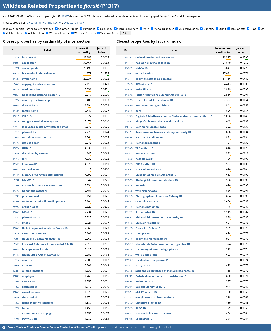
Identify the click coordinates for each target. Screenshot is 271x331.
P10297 (128, 297)
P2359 (129, 105)
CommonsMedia (68, 29)
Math (146, 29)
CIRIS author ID (145, 164)
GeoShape (106, 29)
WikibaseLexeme (59, 33)
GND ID (26, 148)
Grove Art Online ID (148, 228)
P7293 (15, 319)
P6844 (129, 292)
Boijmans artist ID (147, 281)
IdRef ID (27, 212)
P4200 (129, 303)
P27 (17, 100)
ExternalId (89, 29)
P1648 (129, 249)
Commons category (34, 191)
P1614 (129, 137)
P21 (17, 68)
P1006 (15, 185)
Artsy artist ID (144, 265)
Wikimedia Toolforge (87, 327)
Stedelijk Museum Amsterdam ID (157, 180)
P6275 (129, 239)
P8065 (129, 164)
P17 (17, 260)
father (26, 308)
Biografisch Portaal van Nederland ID (159, 121)
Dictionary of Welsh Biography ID (157, 249)
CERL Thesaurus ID (34, 233)
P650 (16, 169)
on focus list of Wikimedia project (43, 201)
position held (30, 196)
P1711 (129, 276)
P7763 (15, 84)
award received (31, 292)
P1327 (129, 313)
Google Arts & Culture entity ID (155, 297)
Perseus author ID (147, 153)
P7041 (129, 153)
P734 (16, 111)
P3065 (129, 308)
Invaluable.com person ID (152, 260)
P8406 (129, 228)
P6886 (15, 271)
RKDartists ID (30, 169)
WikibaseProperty (85, 33)
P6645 (129, 180)
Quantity (208, 29)
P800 (130, 159)
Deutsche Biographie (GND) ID (41, 239)
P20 (17, 217)
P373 (16, 191)
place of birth (30, 132)
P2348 (15, 297)
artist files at (30, 207)
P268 (16, 228)
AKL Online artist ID (148, 169)
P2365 (129, 207)
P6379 (15, 73)
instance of (29, 57)
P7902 (15, 239)
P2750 (129, 196)
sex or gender (30, 68)
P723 (130, 116)
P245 (16, 255)
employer (28, 276)
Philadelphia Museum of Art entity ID (159, 217)
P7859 (15, 137)
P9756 (129, 271)
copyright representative (151, 239)
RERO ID (141, 308)
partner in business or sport (153, 313)
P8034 (129, 287)
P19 (17, 132)
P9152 (15, 95)
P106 (16, 63)
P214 (16, 116)
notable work (144, 159)
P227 (16, 148)
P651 (130, 121)
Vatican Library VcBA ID (150, 287)
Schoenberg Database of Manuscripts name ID (165, 271)
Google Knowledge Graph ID (40, 121)
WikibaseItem (36, 33)
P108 (16, 276)
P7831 (15, 180)
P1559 (15, 303)
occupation (29, 63)
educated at (29, 287)
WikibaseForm (14, 33)
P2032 (129, 255)
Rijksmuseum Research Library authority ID (163, 132)
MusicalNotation (188, 29)
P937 (16, 89)
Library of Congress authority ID (42, 175)
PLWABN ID (29, 319)
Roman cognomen (147, 207)
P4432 (129, 169)
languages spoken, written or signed (45, 127)
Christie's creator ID (148, 303)
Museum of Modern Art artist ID (156, 175)
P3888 (129, 281)
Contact (65, 327)
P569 (16, 105)
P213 (16, 159)
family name (30, 111)
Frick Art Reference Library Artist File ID (47, 244)
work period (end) (147, 255)
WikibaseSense (109, 33)
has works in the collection (39, 73)
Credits (31, 327)
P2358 (129, 143)
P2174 (129, 175)
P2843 (129, 185)
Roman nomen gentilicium (152, 105)
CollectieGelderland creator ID (41, 95)
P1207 (15, 281)
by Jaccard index (74, 22)
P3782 (129, 212)
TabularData (238, 29)
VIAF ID (27, 116)
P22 (17, 308)
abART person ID (146, 292)
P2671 (15, 121)
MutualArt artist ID (148, 223)
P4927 (129, 260)
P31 (17, 57)
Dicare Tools (15, 327)
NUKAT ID (28, 281)
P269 (16, 212)
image (26, 223)
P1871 (15, 233)
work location (31, 89)
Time (253, 29)
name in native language (37, 303)
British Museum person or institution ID (161, 276)
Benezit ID (142, 185)
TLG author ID (144, 148)
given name (29, 79)
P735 (16, 79)
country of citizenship (36, 100)
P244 (16, 175)
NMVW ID (28, 180)
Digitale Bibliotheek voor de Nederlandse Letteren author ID (174, 116)
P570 (16, 143)
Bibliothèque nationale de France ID (45, 228)
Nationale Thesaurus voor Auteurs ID (45, 185)
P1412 (15, 127)
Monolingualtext (164, 29)
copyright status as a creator (40, 84)
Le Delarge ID (144, 319)
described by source (35, 153)
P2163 (15, 265)
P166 (16, 292)
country (27, 260)
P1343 (15, 153)
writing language (32, 271)
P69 (17, 287)
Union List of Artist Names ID (41, 255)
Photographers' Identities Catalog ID (159, 196)
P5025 (129, 111)
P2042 (129, 265)
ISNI (24, 159)
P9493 (15, 207)
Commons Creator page (37, 313)
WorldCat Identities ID (36, 137)
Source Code (48, 327)
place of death (31, 217)
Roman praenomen (148, 143)
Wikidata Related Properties (39, 5)
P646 (16, 164)
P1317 (65, 16)
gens (138, 111)
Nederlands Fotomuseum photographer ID (163, 244)
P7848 (15, 244)
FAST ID (27, 265)
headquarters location (36, 249)
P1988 (129, 319)
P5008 (15, 201)
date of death (30, 143)
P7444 (129, 132)
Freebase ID (29, 164)
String (222, 29)
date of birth (30, 105)
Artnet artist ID (145, 212)
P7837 (129, 244)
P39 (17, 196)
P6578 (129, 223)
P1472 (15, 313)
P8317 (129, 217)
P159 (16, 249)
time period (29, 297)
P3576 (129, 148)
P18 (17, 223)
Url (263, 29)
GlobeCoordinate (127, 29)
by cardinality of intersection (44, 22)
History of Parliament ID (151, 137)
